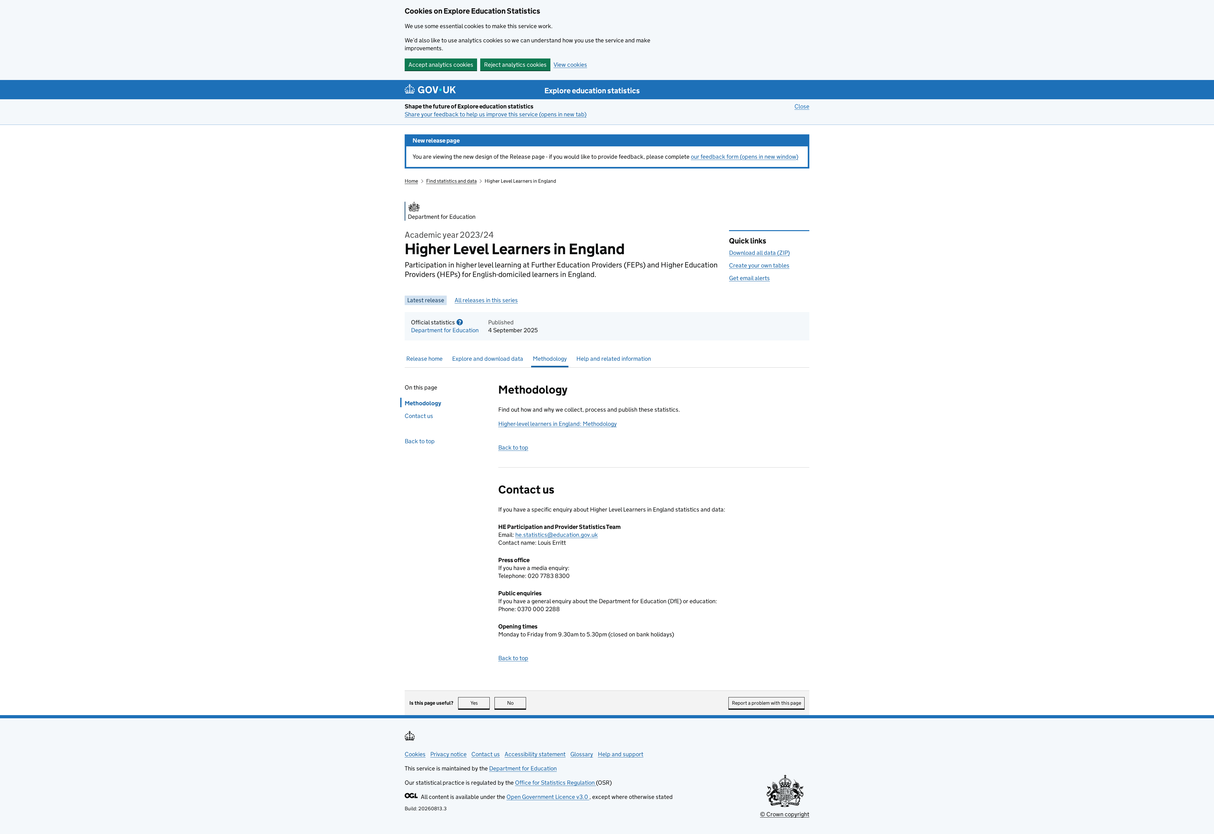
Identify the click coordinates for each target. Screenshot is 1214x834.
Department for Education (445, 330)
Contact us (419, 416)
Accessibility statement (535, 754)
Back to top (420, 441)
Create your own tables (759, 265)
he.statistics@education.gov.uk (556, 534)
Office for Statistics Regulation (555, 782)
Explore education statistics (592, 90)
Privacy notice (448, 754)
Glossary (581, 754)
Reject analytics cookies (515, 64)
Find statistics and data (451, 181)
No (516, 703)
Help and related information (613, 358)
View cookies (570, 64)
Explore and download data (487, 358)
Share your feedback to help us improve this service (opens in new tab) (495, 114)
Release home (424, 358)
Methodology (550, 358)
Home (411, 181)
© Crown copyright (784, 814)
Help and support (620, 754)
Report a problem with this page (766, 703)
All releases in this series (486, 300)
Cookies (415, 754)
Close (801, 106)
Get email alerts (749, 278)
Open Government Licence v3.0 (547, 796)
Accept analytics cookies (440, 64)
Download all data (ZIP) (759, 252)
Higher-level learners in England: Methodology (557, 423)
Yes (480, 703)
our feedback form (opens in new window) (744, 156)
